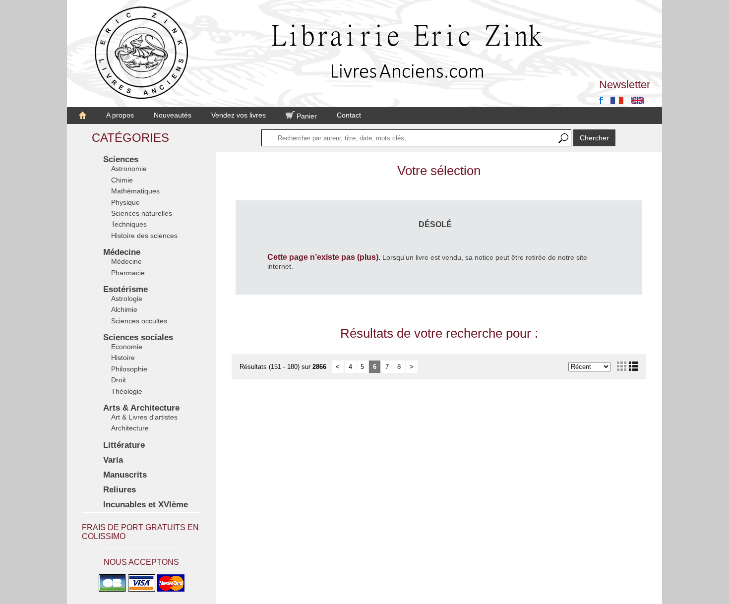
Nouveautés (172, 115)
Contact (349, 115)
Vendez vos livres (238, 115)
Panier (306, 116)
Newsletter (624, 84)
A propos (120, 115)
